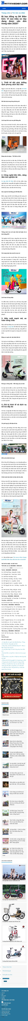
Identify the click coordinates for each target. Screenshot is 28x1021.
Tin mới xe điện (5, 703)
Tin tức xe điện (18, 13)
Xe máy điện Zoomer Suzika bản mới (11, 880)
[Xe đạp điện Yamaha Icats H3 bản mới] (14, 912)
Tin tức (2, 1006)
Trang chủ (5, 13)
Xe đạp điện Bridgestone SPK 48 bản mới (12, 941)
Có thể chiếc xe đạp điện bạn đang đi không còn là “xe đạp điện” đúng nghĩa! (17, 840)
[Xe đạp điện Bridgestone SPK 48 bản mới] (14, 933)
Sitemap (3, 998)
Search (24, 8)
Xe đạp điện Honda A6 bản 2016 (10, 961)
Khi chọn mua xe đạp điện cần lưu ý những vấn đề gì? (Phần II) (17, 803)
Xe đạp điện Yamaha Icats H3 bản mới (11, 921)
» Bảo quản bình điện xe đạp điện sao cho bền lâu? (12, 665)
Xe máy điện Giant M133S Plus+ (10, 899)
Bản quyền (3, 995)
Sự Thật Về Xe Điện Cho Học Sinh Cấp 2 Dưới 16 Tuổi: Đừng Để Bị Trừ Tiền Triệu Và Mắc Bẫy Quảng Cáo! (13, 852)
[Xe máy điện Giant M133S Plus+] (14, 892)
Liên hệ (3, 992)
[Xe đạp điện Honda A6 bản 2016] (14, 953)
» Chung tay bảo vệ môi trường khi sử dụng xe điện (12, 662)
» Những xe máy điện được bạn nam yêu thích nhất (12, 663)
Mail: (2, 994)
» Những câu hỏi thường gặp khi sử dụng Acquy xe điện (13, 660)
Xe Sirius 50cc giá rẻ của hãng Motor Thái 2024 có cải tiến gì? (17, 774)
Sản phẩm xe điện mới (6, 860)
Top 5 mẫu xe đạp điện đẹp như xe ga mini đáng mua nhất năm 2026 (17, 821)
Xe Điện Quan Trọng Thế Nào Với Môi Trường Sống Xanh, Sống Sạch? (17, 812)
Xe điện (3, 997)
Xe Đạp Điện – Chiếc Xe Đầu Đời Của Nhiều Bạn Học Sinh (17, 831)
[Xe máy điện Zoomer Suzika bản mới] (14, 872)
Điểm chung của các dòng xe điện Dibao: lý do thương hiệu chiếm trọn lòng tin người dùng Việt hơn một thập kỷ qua (14, 711)
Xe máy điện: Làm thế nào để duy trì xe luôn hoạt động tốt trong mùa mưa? (17, 765)
